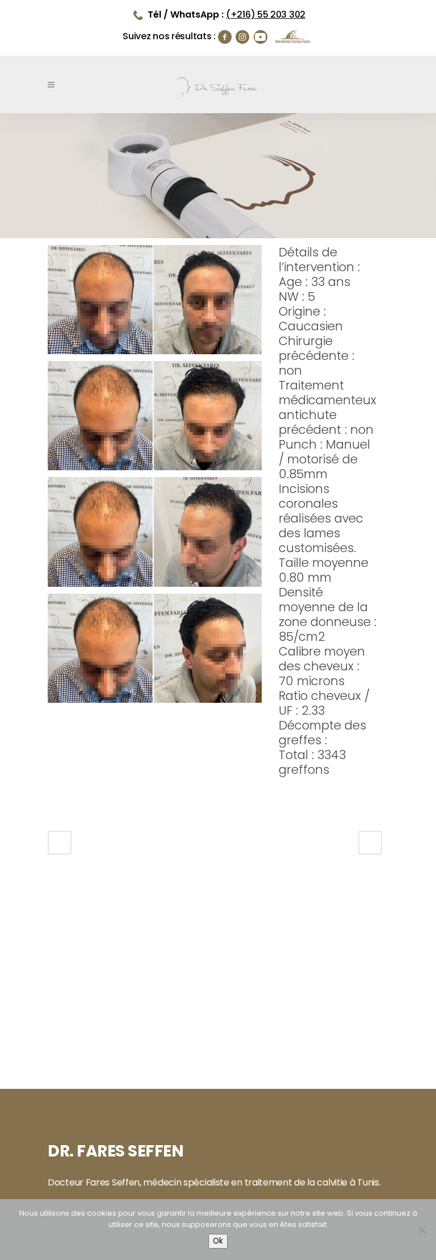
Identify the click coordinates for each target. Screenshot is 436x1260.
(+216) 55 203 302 (265, 14)
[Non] (421, 1230)
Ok (218, 1241)
